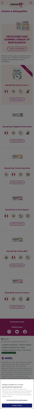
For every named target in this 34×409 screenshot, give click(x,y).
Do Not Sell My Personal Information (17, 400)
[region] (17, 394)
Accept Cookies (17, 405)
